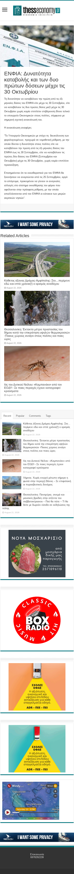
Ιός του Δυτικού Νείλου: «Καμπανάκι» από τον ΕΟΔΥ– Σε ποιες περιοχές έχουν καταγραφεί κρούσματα (33, 388)
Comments (35, 415)
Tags (48, 415)
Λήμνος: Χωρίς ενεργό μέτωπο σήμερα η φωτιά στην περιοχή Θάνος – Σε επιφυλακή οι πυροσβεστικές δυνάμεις (47, 481)
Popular (20, 415)
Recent (7, 415)
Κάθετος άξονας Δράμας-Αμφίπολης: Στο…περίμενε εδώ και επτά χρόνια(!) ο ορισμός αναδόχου (37, 282)
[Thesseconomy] (37, 9)
